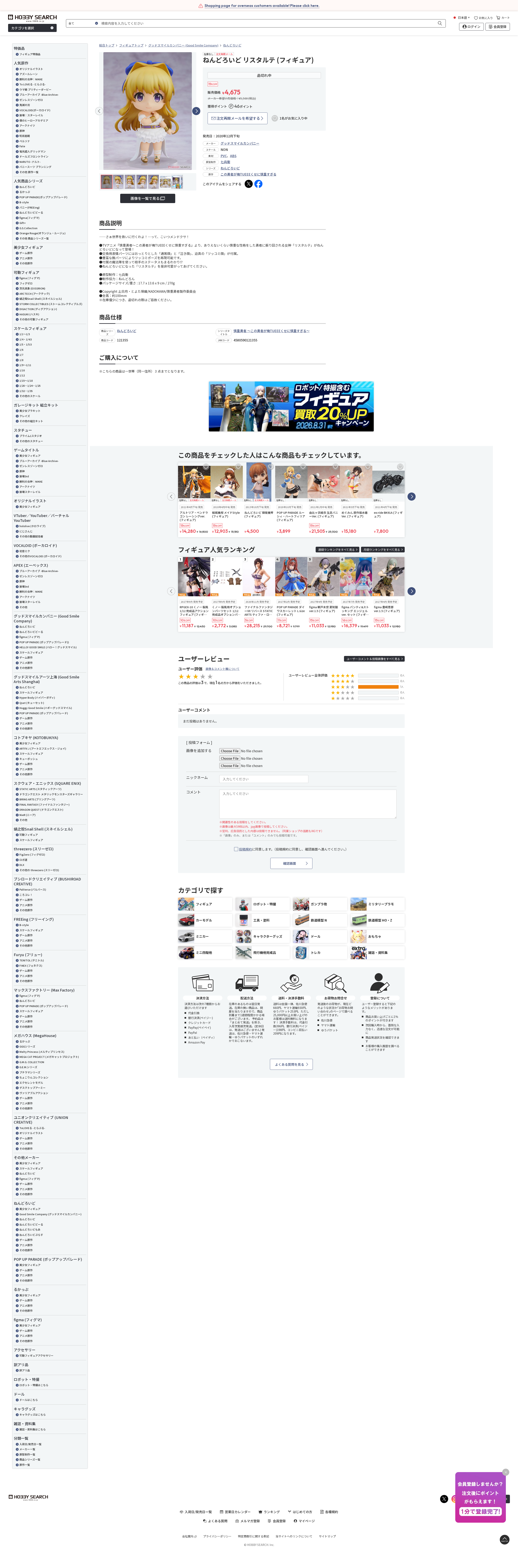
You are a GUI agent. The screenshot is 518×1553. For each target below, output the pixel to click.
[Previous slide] (99, 111)
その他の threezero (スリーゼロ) (39, 870)
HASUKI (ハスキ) (29, 314)
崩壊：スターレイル (31, 115)
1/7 (21, 355)
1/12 (22, 375)
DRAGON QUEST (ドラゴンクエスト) (41, 809)
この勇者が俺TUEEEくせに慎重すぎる (248, 174)
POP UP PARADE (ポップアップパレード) (43, 713)
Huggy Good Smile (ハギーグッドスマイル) (45, 708)
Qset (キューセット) (31, 703)
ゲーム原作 (26, 253)
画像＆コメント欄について (223, 669)
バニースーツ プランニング (35, 167)
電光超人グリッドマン (32, 151)
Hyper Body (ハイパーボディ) (37, 697)
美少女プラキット (29, 411)
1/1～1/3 (24, 334)
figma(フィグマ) (29, 218)
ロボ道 (23, 860)
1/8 (21, 360)
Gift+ (22, 223)
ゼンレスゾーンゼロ (31, 100)
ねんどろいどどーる (31, 212)
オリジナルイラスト (31, 69)
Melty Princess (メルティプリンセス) (41, 1052)
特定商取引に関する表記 (253, 1536)
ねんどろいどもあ (29, 1229)
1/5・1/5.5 (25, 344)
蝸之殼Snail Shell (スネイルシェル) (40, 299)
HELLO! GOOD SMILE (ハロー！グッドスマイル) (48, 647)
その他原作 (26, 263)
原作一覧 (24, 1465)
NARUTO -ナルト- (30, 162)
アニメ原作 (26, 258)
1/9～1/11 (25, 365)
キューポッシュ (28, 759)
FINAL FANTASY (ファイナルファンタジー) (44, 804)
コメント (193, 792)
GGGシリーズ (27, 1046)
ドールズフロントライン (33, 156)
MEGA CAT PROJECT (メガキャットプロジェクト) (49, 1057)
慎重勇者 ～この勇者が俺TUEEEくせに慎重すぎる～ (272, 330)
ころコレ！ (26, 895)
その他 (23, 607)
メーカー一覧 (27, 1449)
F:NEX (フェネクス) (30, 965)
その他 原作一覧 (28, 172)
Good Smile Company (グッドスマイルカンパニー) (50, 1214)
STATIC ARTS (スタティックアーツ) (40, 789)
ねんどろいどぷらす (31, 1235)
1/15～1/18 (26, 380)
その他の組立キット (31, 421)
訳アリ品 (24, 1370)
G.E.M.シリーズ (28, 1067)
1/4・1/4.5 (25, 339)
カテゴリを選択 (22, 27)
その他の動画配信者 (31, 536)
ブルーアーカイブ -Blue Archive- (39, 94)
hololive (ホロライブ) (32, 526)
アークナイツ (27, 125)
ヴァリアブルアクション (33, 1093)
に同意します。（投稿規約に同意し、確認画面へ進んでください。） (293, 849)
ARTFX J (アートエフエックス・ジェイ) (42, 748)
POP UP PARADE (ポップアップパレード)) (44, 642)
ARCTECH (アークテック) (34, 294)
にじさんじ (26, 531)
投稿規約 (245, 849)
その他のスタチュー (31, 441)
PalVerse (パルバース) (32, 889)
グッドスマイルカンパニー (240, 143)
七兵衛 (225, 161)
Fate (22, 146)
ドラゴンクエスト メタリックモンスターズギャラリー (51, 794)
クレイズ (24, 416)
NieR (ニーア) (27, 815)
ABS (233, 155)
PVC (224, 155)
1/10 (22, 370)
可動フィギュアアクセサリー (36, 1355)
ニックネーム (197, 777)
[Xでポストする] (249, 184)
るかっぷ (24, 192)
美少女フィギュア (29, 456)
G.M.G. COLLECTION (31, 1062)
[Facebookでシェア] (258, 184)
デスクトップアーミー (32, 1088)
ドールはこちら (28, 1400)
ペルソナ (24, 141)
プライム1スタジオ (30, 436)
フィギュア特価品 (29, 54)
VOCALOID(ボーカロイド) (34, 110)
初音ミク (24, 551)
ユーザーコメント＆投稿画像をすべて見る (373, 659)
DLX (21, 865)
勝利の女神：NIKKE (31, 79)
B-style (24, 202)
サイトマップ (327, 1536)
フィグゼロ (26, 283)
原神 (22, 131)
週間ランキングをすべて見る (336, 550)
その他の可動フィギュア (33, 319)
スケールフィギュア (31, 652)
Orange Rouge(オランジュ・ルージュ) (42, 233)
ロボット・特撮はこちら (33, 1385)
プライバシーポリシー (217, 1536)
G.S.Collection (28, 228)
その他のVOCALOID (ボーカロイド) (40, 556)
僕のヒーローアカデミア (33, 120)
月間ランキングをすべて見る (382, 550)
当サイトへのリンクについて (294, 1536)
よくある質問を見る (289, 1064)
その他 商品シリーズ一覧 (34, 238)
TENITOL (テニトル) (31, 960)
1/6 (21, 350)
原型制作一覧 (27, 1454)
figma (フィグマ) (29, 278)
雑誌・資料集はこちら (32, 1429)
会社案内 (187, 1536)
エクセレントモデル (31, 1083)
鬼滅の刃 (24, 105)
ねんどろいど (27, 187)
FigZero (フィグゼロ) (32, 854)
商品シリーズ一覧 (29, 1459)
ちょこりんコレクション (33, 1077)
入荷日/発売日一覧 (30, 1444)
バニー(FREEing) (29, 207)
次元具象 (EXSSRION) (32, 288)
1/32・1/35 (26, 391)
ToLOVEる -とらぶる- (32, 1128)
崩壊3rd (24, 476)
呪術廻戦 (24, 136)
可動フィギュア (28, 835)
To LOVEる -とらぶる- (32, 84)
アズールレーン (28, 74)
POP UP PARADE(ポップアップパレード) (43, 197)
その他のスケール (29, 396)
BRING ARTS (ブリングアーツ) (37, 799)
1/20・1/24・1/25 (29, 386)
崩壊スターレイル (29, 492)
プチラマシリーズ (29, 1072)
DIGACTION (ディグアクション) (38, 309)
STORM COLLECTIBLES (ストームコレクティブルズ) (50, 304)
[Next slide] (196, 111)
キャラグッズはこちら (32, 1414)
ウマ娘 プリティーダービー (35, 89)
